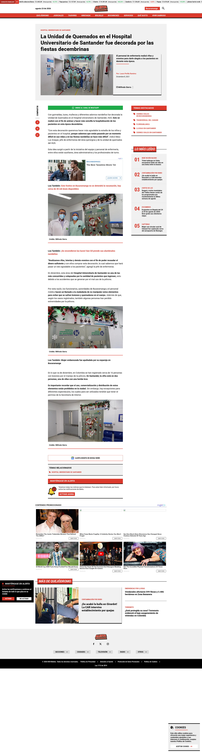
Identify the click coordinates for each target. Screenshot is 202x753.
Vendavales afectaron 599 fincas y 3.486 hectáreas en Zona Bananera (144, 593)
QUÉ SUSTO (143, 15)
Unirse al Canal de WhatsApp (87, 108)
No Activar (24, 599)
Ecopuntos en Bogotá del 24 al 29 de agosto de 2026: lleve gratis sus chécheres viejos (152, 213)
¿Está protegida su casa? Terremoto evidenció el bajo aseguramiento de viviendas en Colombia (142, 613)
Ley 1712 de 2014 (101, 665)
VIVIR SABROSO (159, 15)
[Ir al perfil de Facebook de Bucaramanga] (93, 644)
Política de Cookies (184, 741)
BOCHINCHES (113, 15)
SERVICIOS (128, 15)
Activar (8, 599)
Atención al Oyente (106, 662)
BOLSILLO (99, 15)
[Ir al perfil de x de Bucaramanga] (100, 644)
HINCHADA (85, 15)
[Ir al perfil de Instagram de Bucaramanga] (108, 644)
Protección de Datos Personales (128, 662)
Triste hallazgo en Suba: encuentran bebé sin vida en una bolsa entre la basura (152, 163)
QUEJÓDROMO (42, 15)
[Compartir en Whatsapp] (37, 135)
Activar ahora (67, 494)
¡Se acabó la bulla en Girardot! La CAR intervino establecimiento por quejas (152, 178)
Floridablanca (143, 124)
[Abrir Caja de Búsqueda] (163, 8)
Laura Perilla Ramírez (128, 74)
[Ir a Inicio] (101, 8)
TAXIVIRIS (72, 15)
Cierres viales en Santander (149, 132)
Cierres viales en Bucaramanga (144, 115)
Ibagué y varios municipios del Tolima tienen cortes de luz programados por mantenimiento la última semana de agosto (152, 195)
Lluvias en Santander (146, 128)
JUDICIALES (58, 15)
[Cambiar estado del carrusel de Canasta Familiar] (17, 2)
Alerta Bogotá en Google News (87, 458)
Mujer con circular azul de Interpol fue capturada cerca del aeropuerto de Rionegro (152, 229)
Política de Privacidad (87, 662)
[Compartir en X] (37, 129)
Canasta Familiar (7, 2)
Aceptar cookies (182, 746)
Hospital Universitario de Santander (66, 472)
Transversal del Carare (147, 120)
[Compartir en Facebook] (37, 122)
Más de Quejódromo (55, 581)
